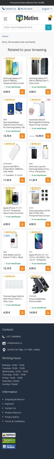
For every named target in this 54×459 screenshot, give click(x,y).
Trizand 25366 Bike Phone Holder (37, 300)
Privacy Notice (12, 416)
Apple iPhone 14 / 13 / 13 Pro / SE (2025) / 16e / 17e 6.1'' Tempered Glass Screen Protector (39, 257)
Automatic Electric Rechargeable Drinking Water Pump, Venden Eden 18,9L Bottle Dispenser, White (39, 122)
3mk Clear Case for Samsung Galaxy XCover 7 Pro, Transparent (40, 169)
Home (5, 36)
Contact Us (10, 8)
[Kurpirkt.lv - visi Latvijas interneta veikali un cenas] (8, 441)
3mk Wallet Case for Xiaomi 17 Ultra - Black (13, 256)
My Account (26, 8)
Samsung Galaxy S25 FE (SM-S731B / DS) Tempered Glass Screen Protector (39, 213)
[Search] (48, 27)
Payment (9, 403)
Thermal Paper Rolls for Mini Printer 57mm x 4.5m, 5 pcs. (13, 299)
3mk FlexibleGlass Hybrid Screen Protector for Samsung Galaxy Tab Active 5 (14, 125)
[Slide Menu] (5, 19)
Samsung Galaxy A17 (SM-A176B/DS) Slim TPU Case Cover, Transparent (40, 81)
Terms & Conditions (15, 421)
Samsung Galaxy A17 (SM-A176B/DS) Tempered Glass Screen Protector (13, 81)
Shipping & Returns (15, 399)
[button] (47, 8)
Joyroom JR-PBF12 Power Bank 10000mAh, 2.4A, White (13, 169)
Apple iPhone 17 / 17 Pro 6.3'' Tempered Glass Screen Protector (13, 210)
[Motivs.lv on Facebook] (8, 446)
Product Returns (13, 412)
